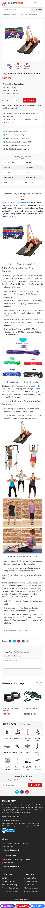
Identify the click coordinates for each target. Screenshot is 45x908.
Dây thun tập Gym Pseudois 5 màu (16, 202)
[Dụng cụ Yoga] (27, 746)
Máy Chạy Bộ (17, 738)
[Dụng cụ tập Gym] (17, 746)
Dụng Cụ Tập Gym (17, 753)
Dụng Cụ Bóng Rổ (17, 768)
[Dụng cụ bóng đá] (7, 760)
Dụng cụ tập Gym (24, 630)
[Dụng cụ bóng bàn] (37, 760)
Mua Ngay (30, 100)
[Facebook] (10, 641)
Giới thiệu (5, 878)
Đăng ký (36, 785)
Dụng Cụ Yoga (27, 753)
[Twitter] (14, 641)
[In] (27, 641)
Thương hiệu (7, 84)
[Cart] (36, 3)
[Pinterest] (18, 641)
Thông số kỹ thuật (27, 67)
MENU (41, 4)
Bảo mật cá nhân (29, 885)
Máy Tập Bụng (37, 739)
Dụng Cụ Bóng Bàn (38, 768)
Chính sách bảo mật (31, 881)
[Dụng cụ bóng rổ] (17, 760)
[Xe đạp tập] (7, 731)
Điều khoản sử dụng (31, 888)
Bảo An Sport (10, 216)
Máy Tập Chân (27, 739)
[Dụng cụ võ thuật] (37, 746)
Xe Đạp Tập (7, 738)
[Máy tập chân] (27, 731)
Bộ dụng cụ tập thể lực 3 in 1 (32, 709)
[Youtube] (27, 792)
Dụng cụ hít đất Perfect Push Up (11, 709)
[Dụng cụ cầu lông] (27, 760)
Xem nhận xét (18, 67)
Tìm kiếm (38, 10)
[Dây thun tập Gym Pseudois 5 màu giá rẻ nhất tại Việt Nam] (22, 40)
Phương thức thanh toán (10, 888)
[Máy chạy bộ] (17, 731)
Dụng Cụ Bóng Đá (7, 768)
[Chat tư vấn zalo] (37, 906)
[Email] (23, 641)
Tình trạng (6, 93)
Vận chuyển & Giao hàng (10, 891)
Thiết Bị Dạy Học (7, 753)
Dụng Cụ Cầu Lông (27, 768)
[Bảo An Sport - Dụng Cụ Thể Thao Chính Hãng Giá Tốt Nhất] (12, 3)
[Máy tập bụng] (37, 731)
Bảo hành (6, 87)
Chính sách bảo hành (31, 891)
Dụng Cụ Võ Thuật (37, 753)
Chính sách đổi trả (30, 878)
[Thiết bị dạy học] (7, 746)
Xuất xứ (6, 90)
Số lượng (5, 100)
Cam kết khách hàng (9, 881)
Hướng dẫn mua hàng (9, 885)
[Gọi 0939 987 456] (22, 906)
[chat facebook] (7, 906)
